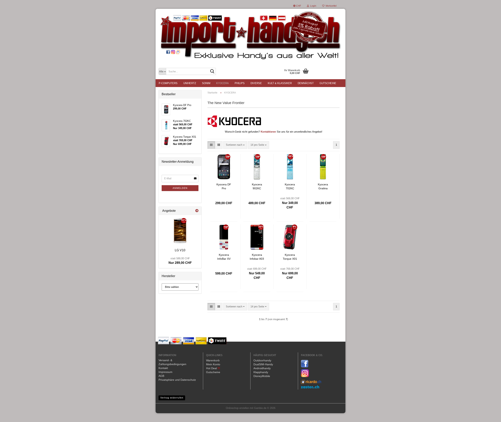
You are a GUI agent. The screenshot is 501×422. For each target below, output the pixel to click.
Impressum (165, 372)
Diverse (256, 83)
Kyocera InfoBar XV (224, 256)
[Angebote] (196, 211)
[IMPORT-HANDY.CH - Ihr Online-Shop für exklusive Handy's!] (250, 36)
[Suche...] (212, 71)
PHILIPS (240, 83)
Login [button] (312, 5)
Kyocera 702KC (290, 186)
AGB (161, 375)
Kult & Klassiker (280, 83)
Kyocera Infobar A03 (257, 256)
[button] (297, 6)
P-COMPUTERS (168, 83)
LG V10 (180, 250)
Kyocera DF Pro (223, 186)
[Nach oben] (490, 416)
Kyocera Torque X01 (290, 256)
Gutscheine (328, 83)
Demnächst (306, 83)
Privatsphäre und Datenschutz (177, 379)
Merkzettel (330, 5)
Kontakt (163, 368)
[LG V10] (180, 230)
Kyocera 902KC (257, 186)
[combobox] (235, 145)
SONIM (206, 83)
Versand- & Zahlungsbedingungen (172, 362)
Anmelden (180, 188)
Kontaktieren (268, 131)
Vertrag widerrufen (171, 397)
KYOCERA (222, 83)
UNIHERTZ (189, 83)
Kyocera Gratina (323, 186)
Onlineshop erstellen (237, 408)
